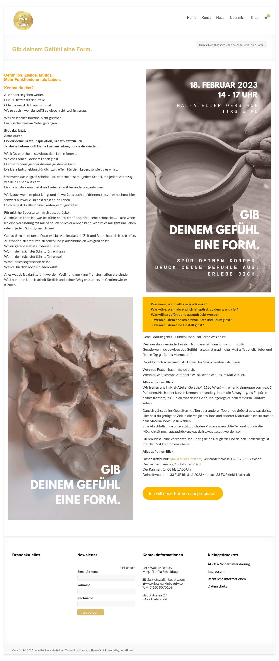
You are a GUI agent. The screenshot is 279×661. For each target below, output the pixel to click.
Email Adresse (88, 572)
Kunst (206, 17)
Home (191, 17)
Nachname (85, 598)
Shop (255, 17)
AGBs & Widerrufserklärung (229, 564)
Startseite (219, 45)
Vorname (83, 585)
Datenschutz (217, 586)
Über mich (237, 17)
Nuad (220, 17)
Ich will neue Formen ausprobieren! (183, 493)
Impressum (216, 571)
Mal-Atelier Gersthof (185, 459)
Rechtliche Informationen (227, 579)
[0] (265, 17)
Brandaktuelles (26, 555)
